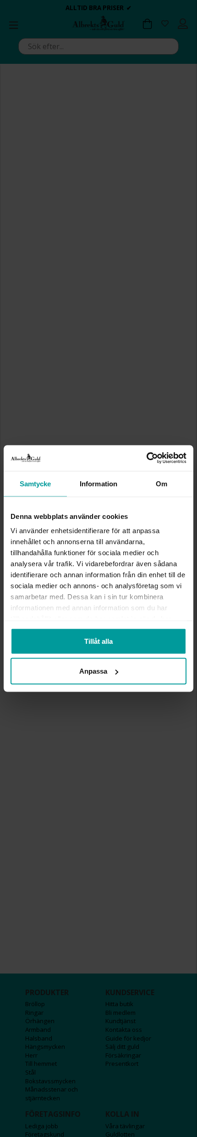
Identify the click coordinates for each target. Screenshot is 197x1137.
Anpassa (93, 671)
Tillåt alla (98, 641)
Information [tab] (98, 483)
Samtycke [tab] (35, 483)
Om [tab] (161, 483)
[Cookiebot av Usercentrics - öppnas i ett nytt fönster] (146, 458)
